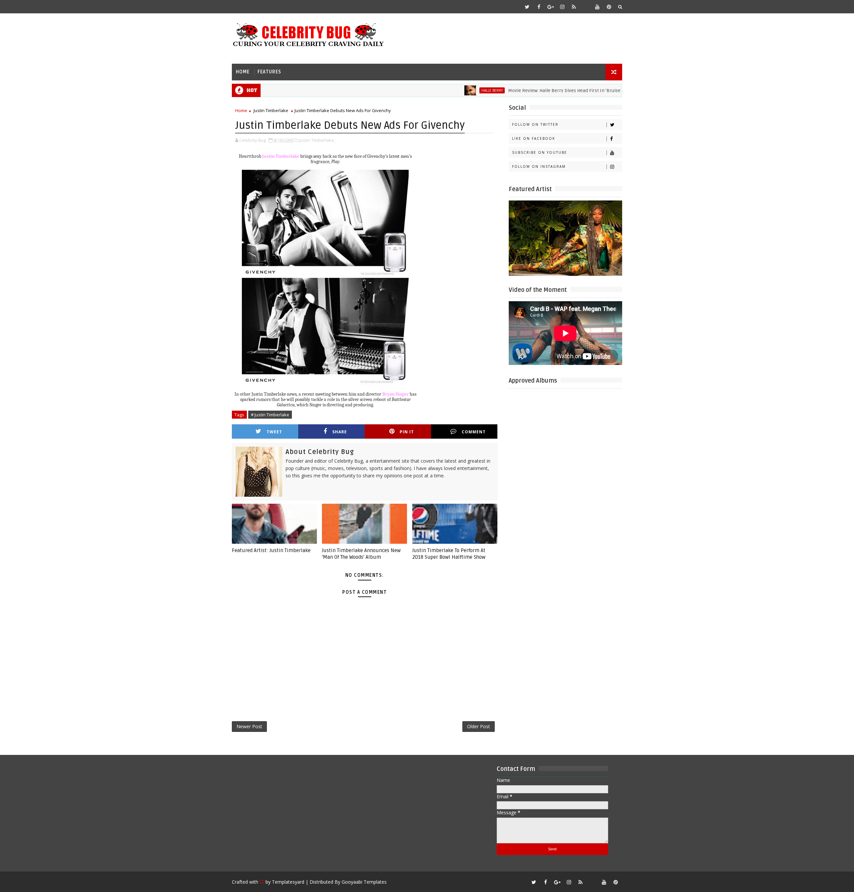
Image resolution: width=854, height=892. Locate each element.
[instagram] (562, 7)
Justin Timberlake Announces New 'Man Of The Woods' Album (361, 553)
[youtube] (597, 7)
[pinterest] (609, 7)
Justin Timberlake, (317, 140)
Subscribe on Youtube (539, 152)
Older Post (478, 726)
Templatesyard (288, 882)
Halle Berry (468, 90)
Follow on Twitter (535, 124)
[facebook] (539, 7)
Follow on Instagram (539, 166)
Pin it (407, 432)
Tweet (274, 432)
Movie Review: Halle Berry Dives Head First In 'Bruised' (542, 90)
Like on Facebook (533, 138)
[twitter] (527, 7)
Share (339, 432)
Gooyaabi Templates (364, 882)
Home (243, 72)
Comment (474, 432)
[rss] (574, 7)
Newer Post (249, 726)
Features (269, 72)
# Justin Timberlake (270, 415)
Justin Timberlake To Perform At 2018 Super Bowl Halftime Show (448, 553)
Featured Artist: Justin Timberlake (271, 550)
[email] (585, 7)
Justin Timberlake (271, 110)
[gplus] (550, 7)
